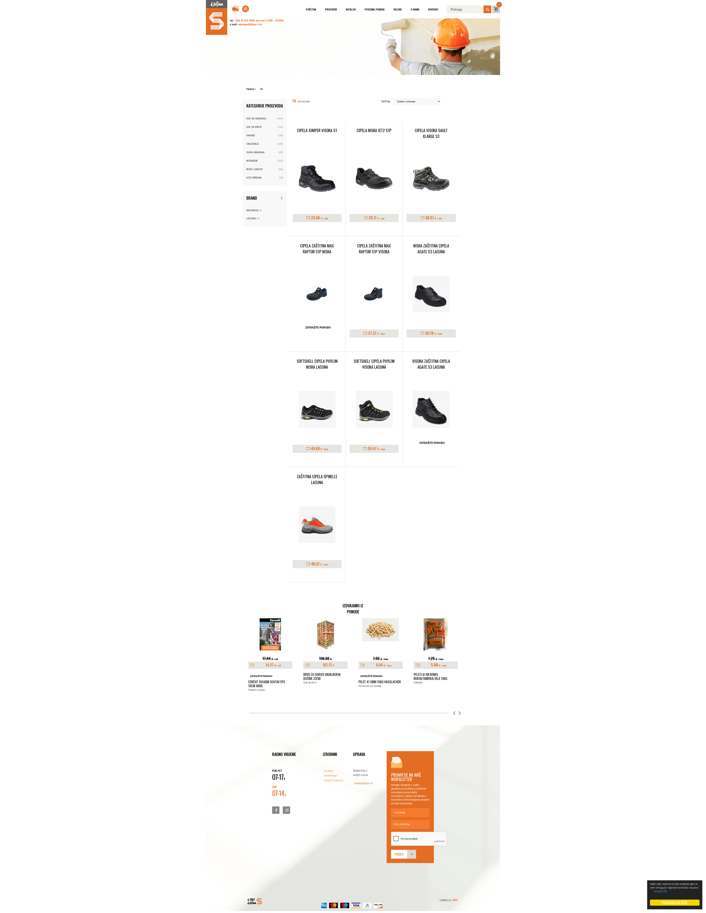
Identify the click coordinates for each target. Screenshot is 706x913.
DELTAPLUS (252, 210)
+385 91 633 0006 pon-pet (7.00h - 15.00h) (259, 20)
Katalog (351, 9)
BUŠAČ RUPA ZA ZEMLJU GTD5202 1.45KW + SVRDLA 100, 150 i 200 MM (435, 678)
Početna (311, 9)
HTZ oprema (254, 178)
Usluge (397, 9)
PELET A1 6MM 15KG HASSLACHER (324, 682)
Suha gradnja (255, 152)
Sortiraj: (385, 101)
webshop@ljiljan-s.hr (250, 24)
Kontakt (433, 9)
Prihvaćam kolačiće (675, 902)
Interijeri (252, 161)
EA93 (455, 900)
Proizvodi (331, 9)
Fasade (250, 135)
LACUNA (251, 218)
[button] (454, 713)
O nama (415, 9)
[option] (270, 651)
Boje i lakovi (254, 169)
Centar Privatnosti (333, 780)
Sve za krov (254, 127)
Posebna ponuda (375, 9)
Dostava (328, 770)
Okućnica (252, 144)
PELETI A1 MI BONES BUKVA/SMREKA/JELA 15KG (375, 676)
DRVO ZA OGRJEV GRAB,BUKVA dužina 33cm (267, 676)
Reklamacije (330, 775)
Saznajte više (660, 891)
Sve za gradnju (256, 118)
